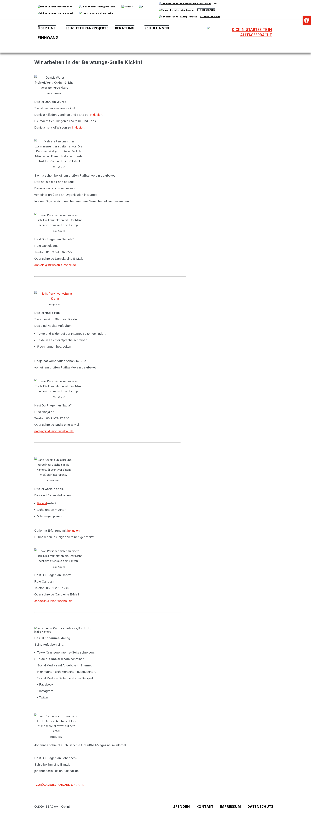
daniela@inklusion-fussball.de (55, 265)
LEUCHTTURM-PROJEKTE (87, 28)
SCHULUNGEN (156, 28)
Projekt (42, 503)
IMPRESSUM (230, 806)
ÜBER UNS (47, 28)
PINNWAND (48, 37)
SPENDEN (181, 806)
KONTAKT (204, 806)
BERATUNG (124, 28)
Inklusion (96, 114)
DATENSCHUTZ (260, 806)
